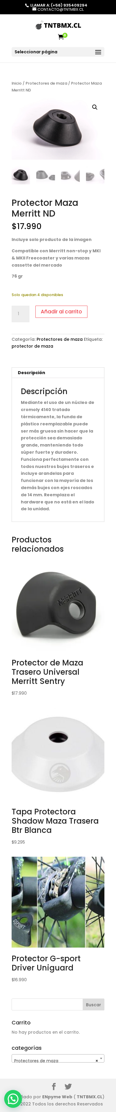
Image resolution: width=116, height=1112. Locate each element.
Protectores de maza (46, 83)
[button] (95, 107)
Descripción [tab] (31, 373)
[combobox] (58, 1058)
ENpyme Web (57, 1097)
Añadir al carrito (61, 311)
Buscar (93, 1005)
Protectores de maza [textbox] (56, 1061)
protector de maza (32, 346)
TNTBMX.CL (89, 1097)
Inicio (17, 83)
